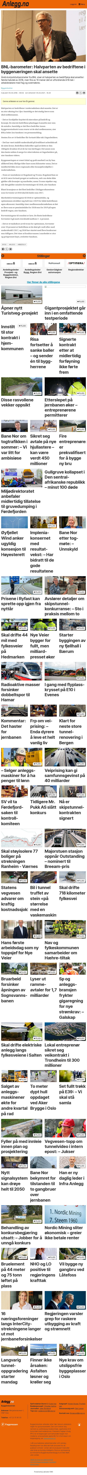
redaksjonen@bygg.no (46, 1411)
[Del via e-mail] (84, 93)
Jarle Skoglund (45, 1408)
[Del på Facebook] (77, 93)
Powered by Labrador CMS (43, 1472)
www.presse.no (50, 1438)
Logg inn (73, 4)
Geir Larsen (79, 1408)
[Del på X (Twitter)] (80, 93)
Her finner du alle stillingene (43, 282)
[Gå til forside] (15, 4)
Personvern (34, 1464)
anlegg (12, 244)
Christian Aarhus (50, 1406)
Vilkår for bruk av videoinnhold (41, 1460)
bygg (4, 244)
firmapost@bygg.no (77, 1413)
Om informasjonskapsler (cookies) (43, 1462)
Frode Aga (52, 1404)
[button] (2, 255)
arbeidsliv (22, 244)
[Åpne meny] (82, 4)
